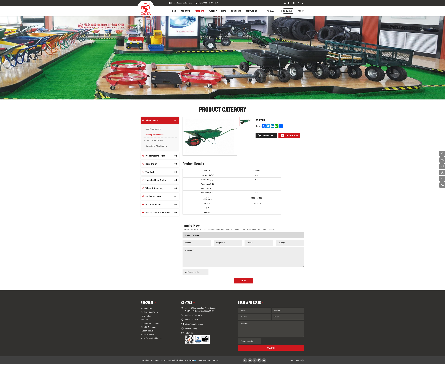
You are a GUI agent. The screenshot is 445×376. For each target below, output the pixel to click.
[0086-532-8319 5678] (442, 179)
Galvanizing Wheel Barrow (156, 146)
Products (199, 11)
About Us (185, 11)
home (173, 11)
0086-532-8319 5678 (193, 315)
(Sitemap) (215, 360)
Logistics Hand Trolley (161, 180)
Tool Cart (161, 172)
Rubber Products (161, 196)
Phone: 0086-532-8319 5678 (208, 3)
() (303, 11)
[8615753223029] (442, 154)
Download (236, 11)
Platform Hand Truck (161, 155)
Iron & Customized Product (161, 212)
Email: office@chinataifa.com (181, 3)
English (289, 11)
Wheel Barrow (161, 120)
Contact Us (251, 11)
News (223, 11)
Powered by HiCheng (204, 360)
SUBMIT (271, 347)
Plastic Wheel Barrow (154, 140)
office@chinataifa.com (194, 324)
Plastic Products (161, 204)
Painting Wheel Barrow (154, 134)
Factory (213, 11)
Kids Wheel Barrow (153, 129)
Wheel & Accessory (161, 188)
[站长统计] (193, 360)
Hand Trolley (161, 163)
